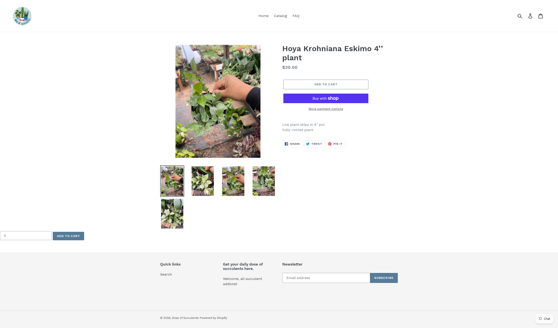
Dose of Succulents (185, 318)
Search (166, 274)
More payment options (326, 109)
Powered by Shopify (213, 318)
